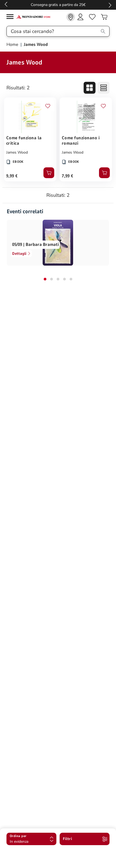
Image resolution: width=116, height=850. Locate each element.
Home (12, 45)
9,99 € (12, 176)
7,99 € (67, 176)
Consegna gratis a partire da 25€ (58, 4)
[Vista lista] (104, 88)
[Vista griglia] (89, 88)
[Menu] (11, 17)
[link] (70, 17)
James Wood (17, 152)
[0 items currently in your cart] (104, 17)
